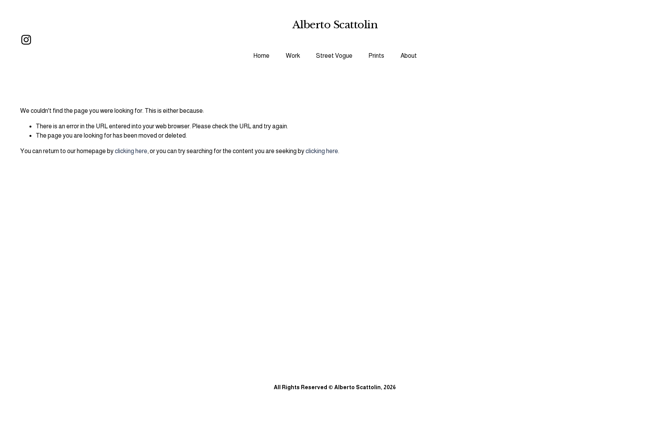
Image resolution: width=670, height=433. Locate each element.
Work (293, 55)
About (409, 55)
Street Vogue (334, 55)
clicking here (131, 151)
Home (261, 55)
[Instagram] (26, 40)
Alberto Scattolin (335, 24)
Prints (376, 55)
